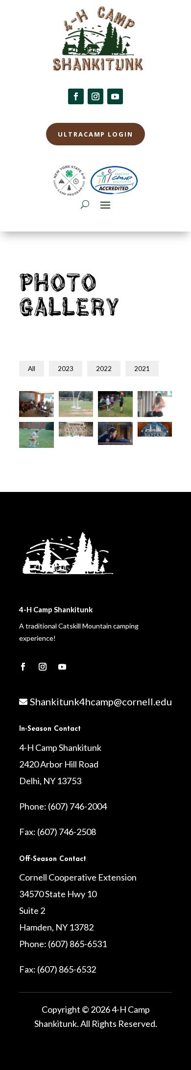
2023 (65, 368)
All (31, 368)
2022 (104, 368)
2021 (142, 368)
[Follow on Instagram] (95, 96)
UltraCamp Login (95, 134)
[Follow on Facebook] (76, 96)
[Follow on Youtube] (115, 96)
